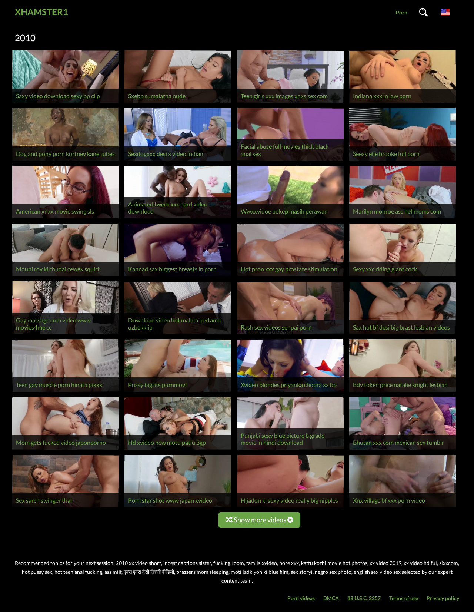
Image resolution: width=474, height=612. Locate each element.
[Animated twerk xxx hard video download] (177, 218)
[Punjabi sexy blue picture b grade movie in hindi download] (290, 449)
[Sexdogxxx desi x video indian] (177, 160)
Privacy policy (443, 598)
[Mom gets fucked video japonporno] (65, 449)
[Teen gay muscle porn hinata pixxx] (65, 392)
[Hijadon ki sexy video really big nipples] (290, 507)
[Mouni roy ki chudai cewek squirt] (65, 275)
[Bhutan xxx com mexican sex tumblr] (402, 449)
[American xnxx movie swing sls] (65, 218)
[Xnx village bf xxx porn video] (402, 507)
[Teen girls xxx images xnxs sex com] (290, 102)
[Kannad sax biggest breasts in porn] (177, 275)
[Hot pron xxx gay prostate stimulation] (290, 275)
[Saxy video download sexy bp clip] (65, 102)
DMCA (331, 598)
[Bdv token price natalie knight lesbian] (402, 392)
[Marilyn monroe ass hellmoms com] (402, 218)
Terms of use (403, 598)
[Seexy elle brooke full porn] (402, 160)
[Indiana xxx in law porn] (402, 102)
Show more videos (260, 520)
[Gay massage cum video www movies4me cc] (65, 334)
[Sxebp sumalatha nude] (177, 102)
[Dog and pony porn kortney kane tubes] (65, 160)
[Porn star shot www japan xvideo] (177, 507)
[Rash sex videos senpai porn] (290, 334)
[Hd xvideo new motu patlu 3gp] (177, 449)
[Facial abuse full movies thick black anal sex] (290, 160)
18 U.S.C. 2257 (364, 598)
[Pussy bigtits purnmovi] (177, 392)
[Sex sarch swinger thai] (65, 507)
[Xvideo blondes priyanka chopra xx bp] (290, 392)
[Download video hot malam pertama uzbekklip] (177, 334)
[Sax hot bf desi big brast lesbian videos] (402, 334)
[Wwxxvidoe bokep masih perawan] (290, 218)
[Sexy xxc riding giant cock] (402, 275)
